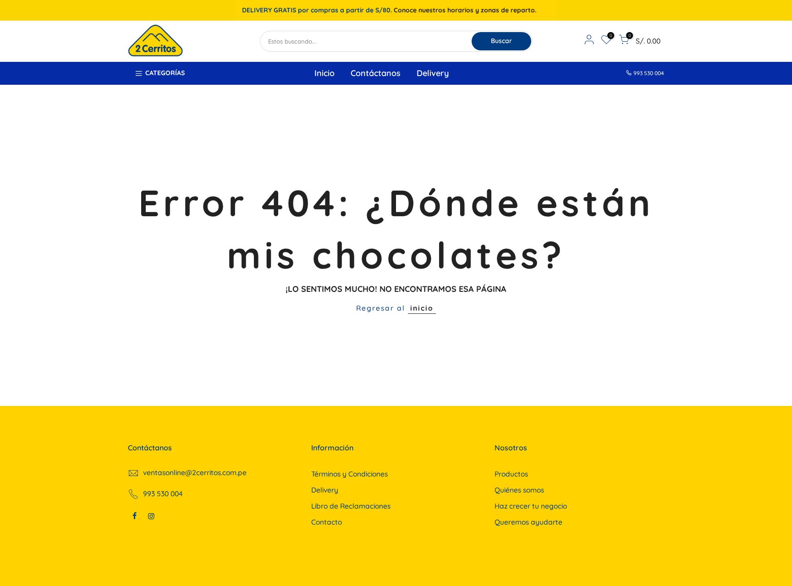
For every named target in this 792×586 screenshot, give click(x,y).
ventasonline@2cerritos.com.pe (195, 472)
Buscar (501, 41)
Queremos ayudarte (528, 521)
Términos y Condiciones (349, 473)
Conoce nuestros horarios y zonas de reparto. (465, 10)
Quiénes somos (519, 489)
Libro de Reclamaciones (350, 505)
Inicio (324, 73)
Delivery (433, 73)
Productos (511, 473)
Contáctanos (376, 73)
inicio (422, 307)
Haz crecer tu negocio (531, 505)
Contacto (326, 521)
